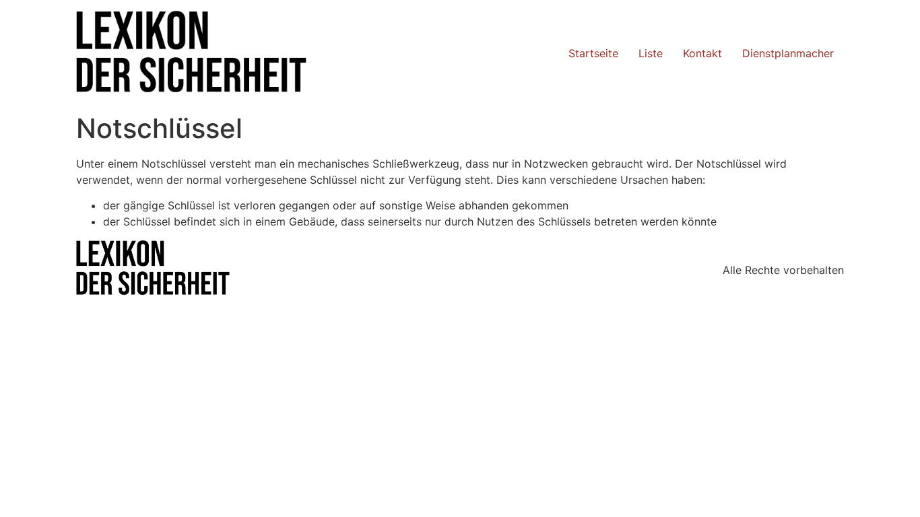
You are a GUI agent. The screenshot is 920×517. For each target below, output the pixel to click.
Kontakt (702, 53)
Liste (650, 53)
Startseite (593, 53)
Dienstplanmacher (788, 53)
